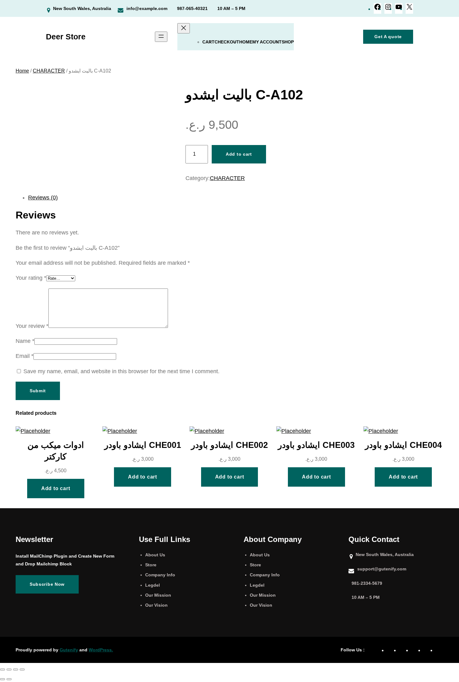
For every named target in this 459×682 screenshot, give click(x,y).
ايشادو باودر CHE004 (403, 445)
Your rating (31, 278)
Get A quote (388, 36)
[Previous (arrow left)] (2, 679)
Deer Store (66, 36)
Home (245, 41)
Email (24, 356)
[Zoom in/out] (2, 669)
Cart (208, 41)
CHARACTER (49, 70)
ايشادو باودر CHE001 (142, 445)
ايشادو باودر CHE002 (229, 445)
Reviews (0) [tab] (43, 197)
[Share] (15, 669)
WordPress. (101, 649)
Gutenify (69, 649)
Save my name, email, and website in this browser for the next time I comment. (121, 371)
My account (267, 41)
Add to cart (239, 154)
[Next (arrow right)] (9, 679)
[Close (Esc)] (22, 669)
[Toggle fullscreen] (9, 669)
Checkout (227, 41)
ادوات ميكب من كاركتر (55, 450)
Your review (32, 326)
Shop (288, 41)
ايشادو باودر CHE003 (316, 445)
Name (25, 341)
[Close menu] (183, 28)
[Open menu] (161, 37)
